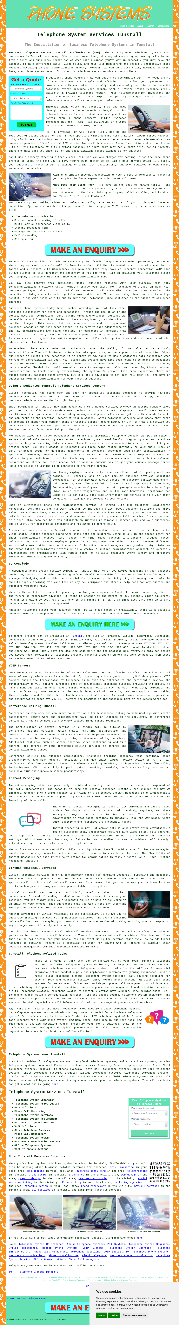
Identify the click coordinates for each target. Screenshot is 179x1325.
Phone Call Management (50, 1251)
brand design (38, 1174)
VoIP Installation (117, 1251)
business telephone (22, 400)
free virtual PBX (70, 157)
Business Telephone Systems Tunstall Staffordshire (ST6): (55, 52)
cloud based (27, 139)
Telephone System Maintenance (41, 1244)
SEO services (41, 1190)
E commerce (76, 1174)
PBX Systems (116, 1244)
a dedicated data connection (141, 356)
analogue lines (115, 114)
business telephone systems (56, 968)
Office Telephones (23, 1248)
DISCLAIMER (163, 26)
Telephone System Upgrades (149, 1244)
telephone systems (147, 52)
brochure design (36, 1186)
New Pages (21, 1298)
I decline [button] (114, 1315)
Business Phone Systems (151, 1251)
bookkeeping (35, 1171)
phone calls (103, 188)
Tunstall (77, 636)
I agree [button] (101, 1315)
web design (128, 1174)
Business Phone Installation (131, 1255)
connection (16, 206)
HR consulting (71, 1182)
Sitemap (10, 1298)
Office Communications (49, 1259)
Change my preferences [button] (134, 1315)
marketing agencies (129, 1182)
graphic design (30, 1178)
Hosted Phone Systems (59, 1248)
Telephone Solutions (85, 1251)
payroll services (146, 1186)
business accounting (93, 1178)
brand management (93, 1186)
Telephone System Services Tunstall (47, 1092)
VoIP (133, 178)
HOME (122, 26)
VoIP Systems (93, 1248)
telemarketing (137, 1171)
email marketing (122, 1167)
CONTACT (150, 26)
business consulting (91, 1171)
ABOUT (140, 26)
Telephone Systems (37, 1298)
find (20, 1061)
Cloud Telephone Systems (85, 1244)
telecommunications (97, 672)
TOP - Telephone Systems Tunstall (33, 1272)
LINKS (131, 26)
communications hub (92, 276)
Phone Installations (64, 1255)
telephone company (59, 100)
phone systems (75, 77)
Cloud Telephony (94, 1255)
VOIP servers (50, 691)
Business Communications (27, 1255)
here (55, 1084)
